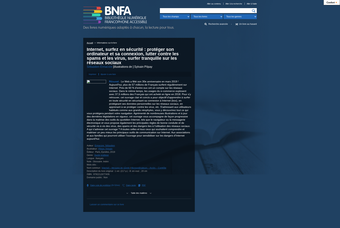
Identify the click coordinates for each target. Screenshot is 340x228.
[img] (253, 10)
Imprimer (92, 74)
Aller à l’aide (252, 4)
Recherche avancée (218, 24)
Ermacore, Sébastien (105, 145)
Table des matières (139, 193)
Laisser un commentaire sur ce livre (107, 204)
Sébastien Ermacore (99, 66)
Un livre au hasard (248, 24)
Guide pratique (101, 155)
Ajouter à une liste (108, 74)
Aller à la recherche (233, 4)
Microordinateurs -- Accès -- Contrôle (148, 168)
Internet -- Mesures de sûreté (116, 168)
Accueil (90, 43)
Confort (332, 2)
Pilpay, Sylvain (105, 149)
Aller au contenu (214, 4)
